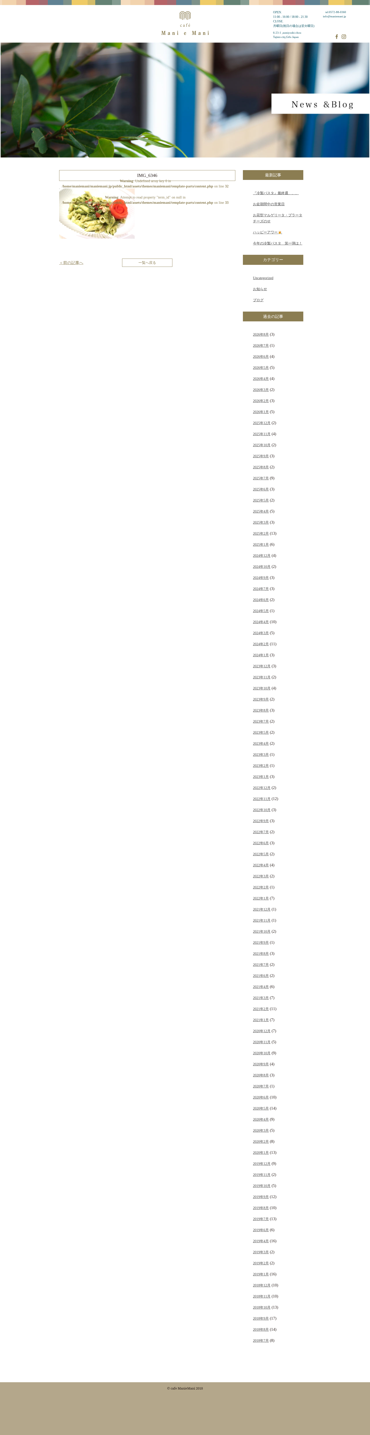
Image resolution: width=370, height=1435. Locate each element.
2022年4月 (261, 865)
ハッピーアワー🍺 (267, 232)
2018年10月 (262, 1307)
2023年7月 (261, 721)
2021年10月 (262, 931)
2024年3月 (261, 633)
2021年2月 (261, 1009)
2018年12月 (262, 1285)
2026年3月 (261, 390)
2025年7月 (261, 478)
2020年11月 (262, 1042)
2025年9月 (261, 456)
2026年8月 (261, 334)
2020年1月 (261, 1153)
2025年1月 (261, 544)
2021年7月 (261, 965)
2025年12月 (262, 423)
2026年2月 (261, 401)
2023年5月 (261, 732)
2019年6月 (261, 1230)
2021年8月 (261, 954)
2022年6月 (261, 843)
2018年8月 (261, 1329)
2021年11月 (262, 920)
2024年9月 (261, 578)
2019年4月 (261, 1241)
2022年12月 (262, 788)
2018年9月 (261, 1318)
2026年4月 (261, 379)
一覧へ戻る (147, 263)
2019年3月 (261, 1252)
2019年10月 (262, 1186)
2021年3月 (261, 998)
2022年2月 (261, 887)
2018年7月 (261, 1341)
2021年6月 (261, 976)
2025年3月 (261, 522)
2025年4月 (261, 511)
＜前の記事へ (71, 263)
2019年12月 (262, 1164)
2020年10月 (262, 1053)
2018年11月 (262, 1296)
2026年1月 (261, 412)
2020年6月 (261, 1097)
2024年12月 (262, 556)
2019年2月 (261, 1263)
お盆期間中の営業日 (269, 204)
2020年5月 (261, 1108)
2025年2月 (261, 533)
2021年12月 (262, 909)
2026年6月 (261, 357)
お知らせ (260, 289)
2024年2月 (261, 644)
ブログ (258, 300)
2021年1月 (261, 1020)
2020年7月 (261, 1086)
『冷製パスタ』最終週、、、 (276, 193)
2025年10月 (262, 445)
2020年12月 (262, 1031)
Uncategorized (263, 278)
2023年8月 (261, 710)
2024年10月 (262, 567)
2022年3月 (261, 876)
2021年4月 (261, 987)
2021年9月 (261, 943)
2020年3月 (261, 1130)
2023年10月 (262, 688)
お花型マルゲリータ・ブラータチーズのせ (277, 218)
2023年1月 (261, 777)
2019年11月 (262, 1175)
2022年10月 (262, 810)
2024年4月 (261, 622)
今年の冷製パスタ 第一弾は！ (277, 243)
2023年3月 (261, 755)
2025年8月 (261, 467)
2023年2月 (261, 766)
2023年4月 (261, 743)
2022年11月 (262, 799)
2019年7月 (261, 1219)
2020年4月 (261, 1119)
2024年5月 (261, 611)
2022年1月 (261, 898)
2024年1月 (261, 655)
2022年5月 (261, 854)
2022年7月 (261, 832)
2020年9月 (261, 1064)
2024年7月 (261, 589)
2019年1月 (261, 1274)
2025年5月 (261, 500)
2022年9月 (261, 821)
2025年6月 (261, 489)
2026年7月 (261, 345)
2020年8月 (261, 1075)
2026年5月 (261, 368)
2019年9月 (261, 1197)
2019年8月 (261, 1208)
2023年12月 (262, 666)
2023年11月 (262, 677)
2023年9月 (261, 699)
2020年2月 (261, 1142)
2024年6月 (261, 600)
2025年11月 (262, 434)
